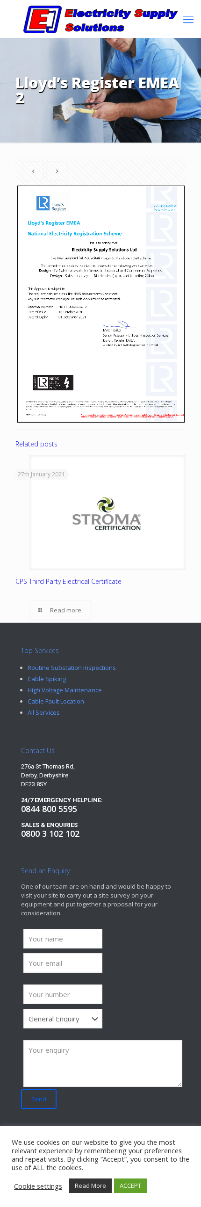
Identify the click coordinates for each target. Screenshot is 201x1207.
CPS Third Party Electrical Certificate (68, 581)
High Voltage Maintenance (65, 690)
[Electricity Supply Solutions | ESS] (100, 19)
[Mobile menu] (188, 19)
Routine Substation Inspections (72, 667)
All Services (44, 712)
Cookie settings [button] (38, 1186)
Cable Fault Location (56, 701)
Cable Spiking (47, 679)
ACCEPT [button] (130, 1185)
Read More (90, 1185)
